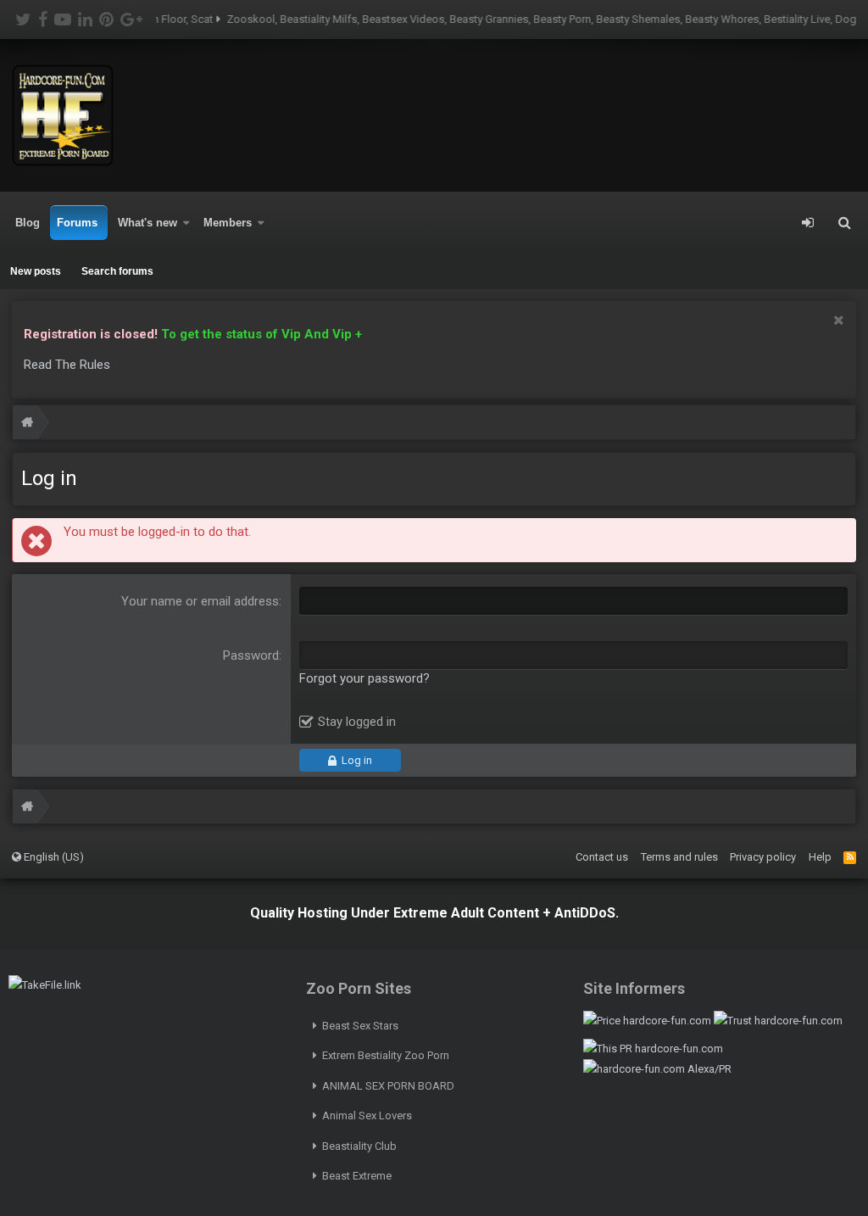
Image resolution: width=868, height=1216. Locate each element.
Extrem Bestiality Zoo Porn (385, 1055)
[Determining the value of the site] (647, 1020)
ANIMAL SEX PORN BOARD (388, 1085)
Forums (77, 222)
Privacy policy (763, 857)
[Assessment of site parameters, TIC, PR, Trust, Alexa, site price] (657, 1069)
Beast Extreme (357, 1175)
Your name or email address (200, 601)
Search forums (117, 271)
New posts (35, 271)
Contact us (602, 857)
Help (820, 857)
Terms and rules (679, 857)
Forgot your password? (364, 678)
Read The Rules (67, 364)
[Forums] (27, 424)
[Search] (844, 223)
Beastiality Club (359, 1146)
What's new (147, 222)
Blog (27, 222)
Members (227, 222)
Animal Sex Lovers (367, 1115)
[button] (186, 223)
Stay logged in (357, 721)
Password (251, 655)
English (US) (52, 857)
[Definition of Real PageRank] (653, 1048)
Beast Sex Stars (360, 1025)
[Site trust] (778, 1020)
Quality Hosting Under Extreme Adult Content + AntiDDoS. (434, 913)
